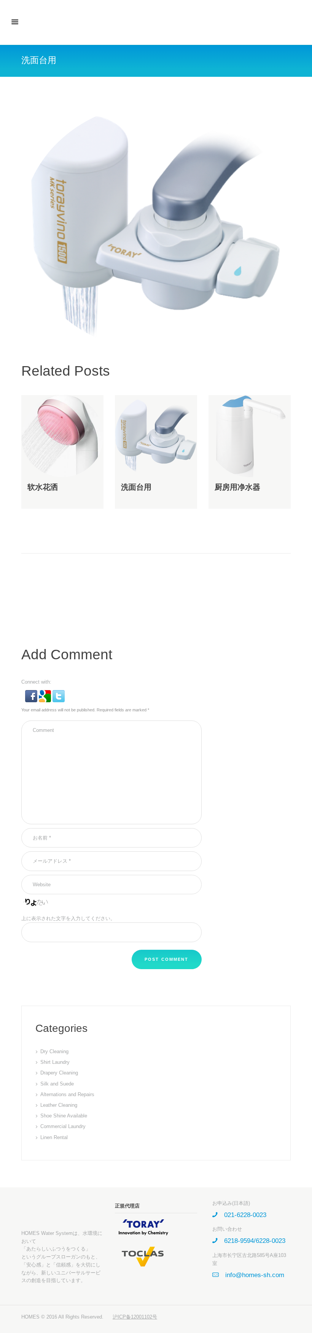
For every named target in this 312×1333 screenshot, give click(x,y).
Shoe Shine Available (63, 1116)
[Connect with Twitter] (59, 694)
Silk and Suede (57, 1084)
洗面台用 (136, 487)
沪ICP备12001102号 (135, 1317)
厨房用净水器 (237, 487)
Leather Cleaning (58, 1105)
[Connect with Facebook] (32, 694)
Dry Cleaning (54, 1051)
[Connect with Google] (46, 694)
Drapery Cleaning (59, 1073)
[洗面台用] (156, 227)
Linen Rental (54, 1137)
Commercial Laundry (63, 1126)
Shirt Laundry (55, 1062)
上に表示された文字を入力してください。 (68, 918)
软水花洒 (42, 487)
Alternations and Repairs (67, 1094)
